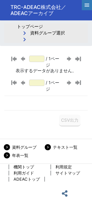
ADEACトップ (27, 179)
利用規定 (63, 166)
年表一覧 (20, 155)
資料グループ (24, 147)
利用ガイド (24, 173)
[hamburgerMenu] (87, 5)
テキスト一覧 (65, 147)
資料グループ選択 (47, 32)
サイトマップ (67, 173)
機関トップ (24, 166)
